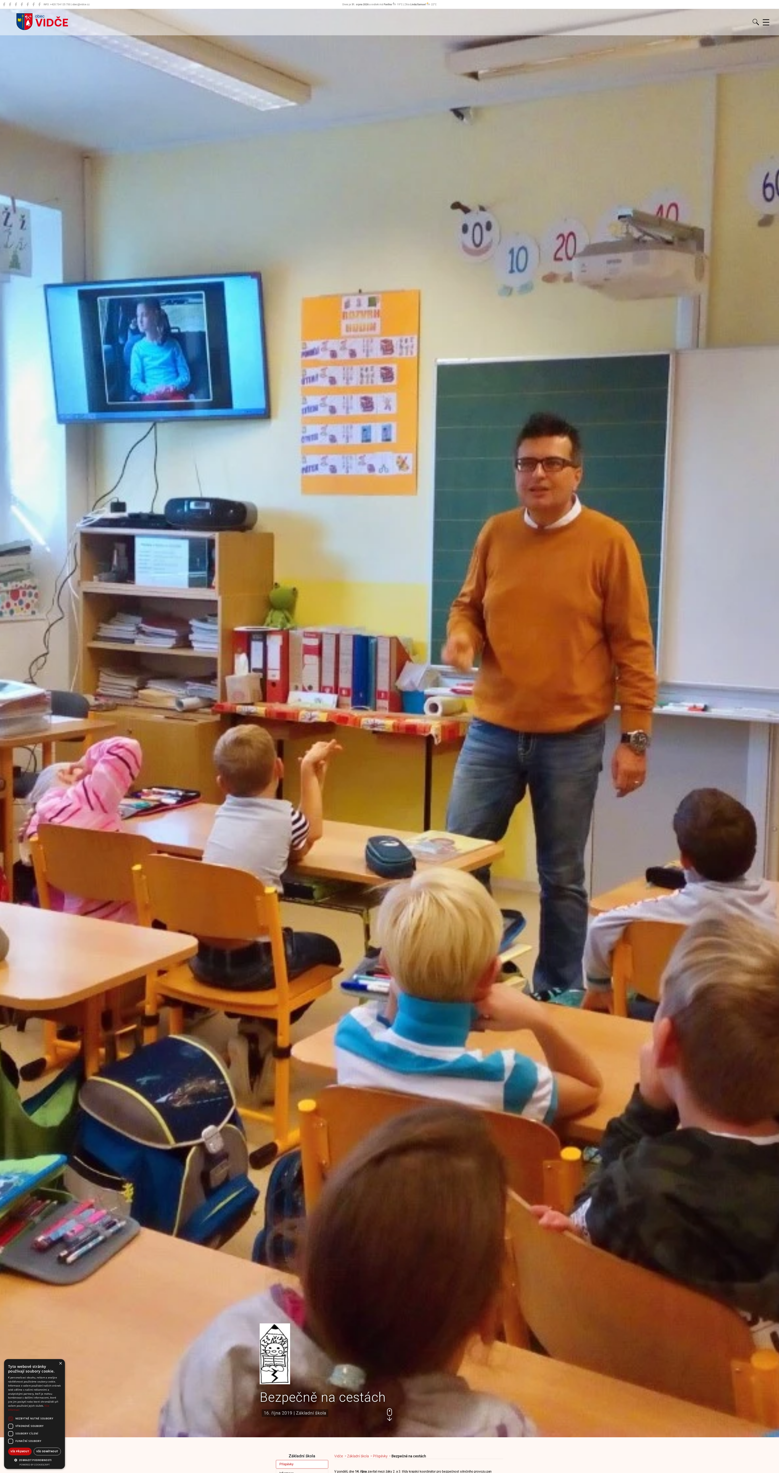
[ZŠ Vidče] (22, 4)
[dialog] (34, 1414)
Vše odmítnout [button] (47, 1451)
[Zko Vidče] (39, 4)
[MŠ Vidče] (16, 4)
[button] (389, 1414)
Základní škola (358, 1456)
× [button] (60, 1363)
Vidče (338, 1456)
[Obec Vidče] (4, 4)
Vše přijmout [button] (20, 1451)
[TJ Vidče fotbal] (33, 4)
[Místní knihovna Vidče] (10, 4)
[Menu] (766, 22)
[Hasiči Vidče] (28, 4)
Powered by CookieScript (34, 1464)
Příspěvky (286, 1464)
